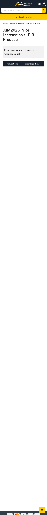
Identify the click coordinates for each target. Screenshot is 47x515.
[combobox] (21, 10)
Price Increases (9, 23)
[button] (2, 4)
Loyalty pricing (23, 17)
